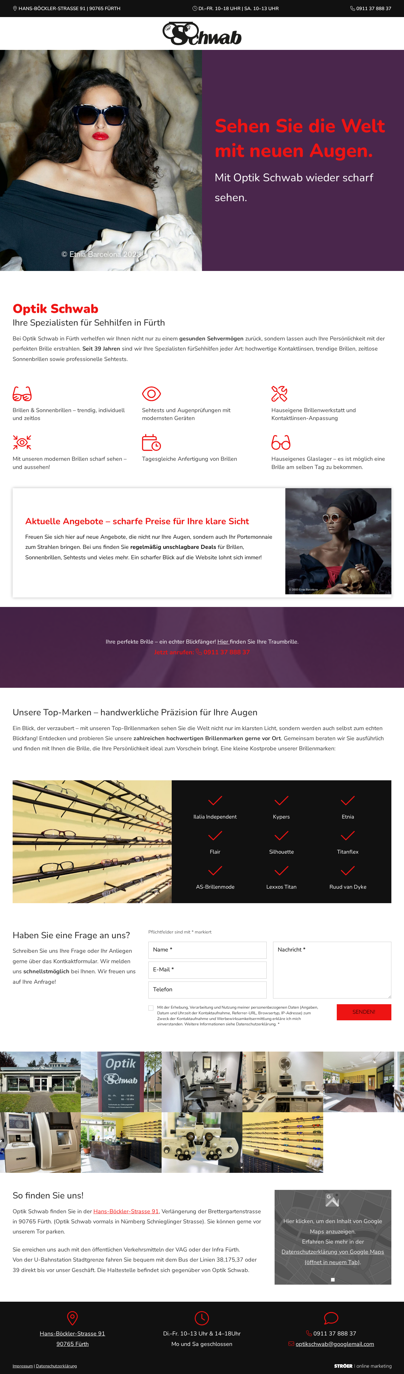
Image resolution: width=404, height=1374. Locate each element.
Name (162, 949)
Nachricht (292, 949)
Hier (223, 641)
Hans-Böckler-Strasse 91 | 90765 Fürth (70, 8)
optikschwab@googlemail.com (335, 1344)
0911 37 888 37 (373, 8)
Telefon (162, 989)
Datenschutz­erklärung (56, 1366)
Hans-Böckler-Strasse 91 (126, 1211)
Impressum (23, 1366)
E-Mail (163, 969)
